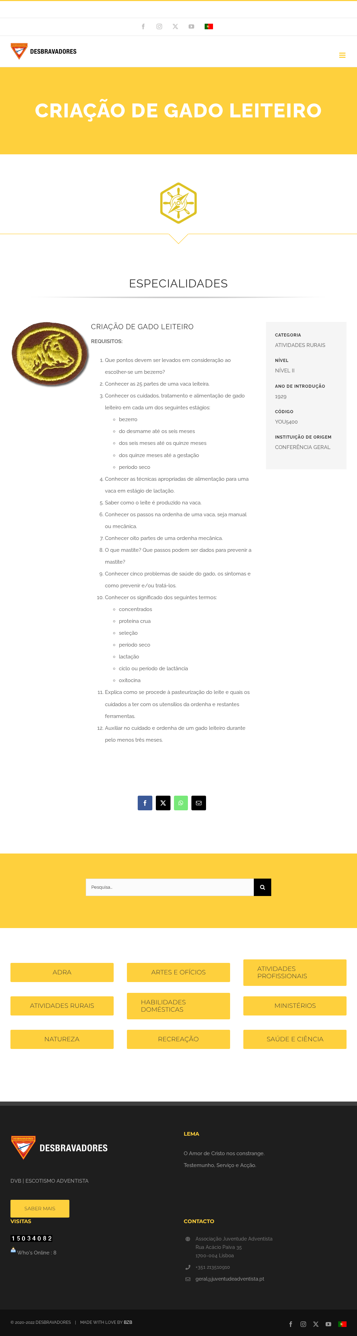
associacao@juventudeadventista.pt (210, 9)
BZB (128, 1322)
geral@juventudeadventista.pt (230, 1279)
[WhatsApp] (181, 803)
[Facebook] (145, 803)
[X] (163, 803)
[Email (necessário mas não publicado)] (199, 803)
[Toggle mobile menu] (343, 55)
